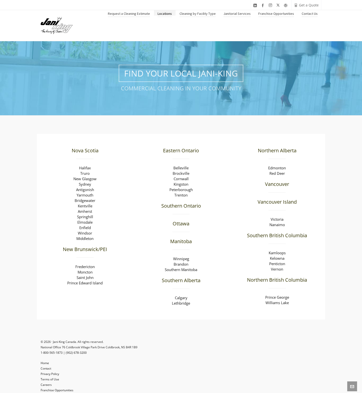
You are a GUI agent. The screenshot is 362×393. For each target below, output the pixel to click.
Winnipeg (181, 258)
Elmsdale (85, 222)
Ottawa (181, 223)
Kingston (181, 184)
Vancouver (277, 184)
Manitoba (181, 241)
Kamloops (277, 252)
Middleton (85, 238)
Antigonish (85, 189)
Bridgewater (85, 200)
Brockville (181, 173)
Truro (85, 173)
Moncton (85, 272)
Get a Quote (309, 5)
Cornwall (181, 178)
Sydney (85, 184)
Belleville (181, 167)
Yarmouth (85, 195)
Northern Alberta (277, 150)
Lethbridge (181, 303)
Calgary (181, 297)
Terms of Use (50, 379)
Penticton (277, 263)
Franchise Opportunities (57, 390)
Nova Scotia (85, 150)
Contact (46, 368)
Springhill (85, 216)
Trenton (181, 195)
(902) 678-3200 (76, 353)
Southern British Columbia (277, 235)
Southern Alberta (181, 280)
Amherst (85, 211)
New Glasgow (85, 178)
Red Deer (277, 173)
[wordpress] (286, 5)
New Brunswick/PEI (85, 249)
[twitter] (278, 5)
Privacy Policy (50, 374)
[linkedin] (255, 5)
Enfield (85, 227)
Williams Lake (277, 302)
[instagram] (271, 5)
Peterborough (181, 189)
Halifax (85, 167)
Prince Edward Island (85, 282)
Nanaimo (277, 224)
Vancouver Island (277, 201)
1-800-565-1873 (52, 353)
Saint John (85, 277)
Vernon (277, 269)
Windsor (85, 233)
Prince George (277, 297)
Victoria (277, 219)
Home (45, 363)
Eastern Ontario (181, 150)
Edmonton (277, 167)
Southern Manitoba (181, 269)
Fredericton (85, 266)
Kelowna (277, 258)
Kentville (85, 205)
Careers (46, 385)
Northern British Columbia (277, 279)
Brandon (181, 264)
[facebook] (263, 5)
